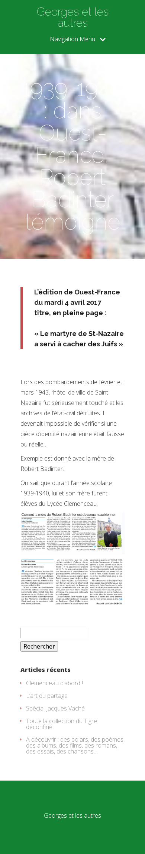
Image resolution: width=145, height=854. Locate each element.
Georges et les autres (73, 17)
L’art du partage (47, 696)
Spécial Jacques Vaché (55, 708)
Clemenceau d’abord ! (54, 683)
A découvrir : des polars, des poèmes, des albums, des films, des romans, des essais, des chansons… (75, 745)
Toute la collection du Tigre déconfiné (61, 724)
